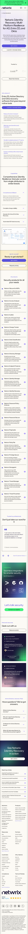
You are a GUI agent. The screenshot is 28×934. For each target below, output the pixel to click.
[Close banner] (25, 2)
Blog (3, 834)
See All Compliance (6, 887)
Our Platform (4, 807)
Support (3, 864)
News (3, 841)
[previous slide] (3, 555)
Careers (16, 862)
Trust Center (17, 881)
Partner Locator (18, 839)
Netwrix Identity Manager (20, 817)
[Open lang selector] (21, 8)
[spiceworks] (22, 906)
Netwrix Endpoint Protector (20, 815)
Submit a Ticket (5, 868)
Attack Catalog (5, 849)
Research (4, 845)
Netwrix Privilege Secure (20, 818)
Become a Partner (18, 836)
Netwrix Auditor (18, 811)
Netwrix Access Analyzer (20, 809)
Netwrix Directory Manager (20, 813)
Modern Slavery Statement (20, 883)
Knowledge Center (5, 866)
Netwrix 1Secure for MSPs (20, 807)
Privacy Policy (18, 879)
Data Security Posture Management (6, 812)
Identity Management (6, 818)
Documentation (5, 838)
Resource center (14, 630)
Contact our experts (14, 609)
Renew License (5, 860)
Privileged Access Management (5, 824)
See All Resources (5, 850)
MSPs (16, 838)
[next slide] (8, 555)
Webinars (4, 847)
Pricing (16, 868)
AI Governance (5, 809)
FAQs (3, 870)
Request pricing (14, 265)
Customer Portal (5, 857)
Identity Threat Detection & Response (7, 821)
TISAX (3, 885)
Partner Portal (18, 841)
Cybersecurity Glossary (6, 836)
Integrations (4, 828)
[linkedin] (3, 906)
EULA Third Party (18, 878)
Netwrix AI (17, 860)
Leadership (17, 859)
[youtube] (15, 906)
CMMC (3, 876)
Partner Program (18, 834)
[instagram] (18, 906)
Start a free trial (18, 4)
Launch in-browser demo (14, 50)
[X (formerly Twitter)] (7, 906)
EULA (16, 876)
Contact (17, 870)
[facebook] (11, 906)
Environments (4, 826)
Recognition (17, 866)
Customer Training (5, 859)
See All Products (18, 820)
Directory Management (6, 814)
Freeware (4, 839)
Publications (4, 843)
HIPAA (3, 879)
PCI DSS (3, 883)
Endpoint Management (6, 816)
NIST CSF (4, 881)
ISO (2, 878)
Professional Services (6, 862)
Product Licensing (18, 885)
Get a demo (14, 46)
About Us (17, 857)
